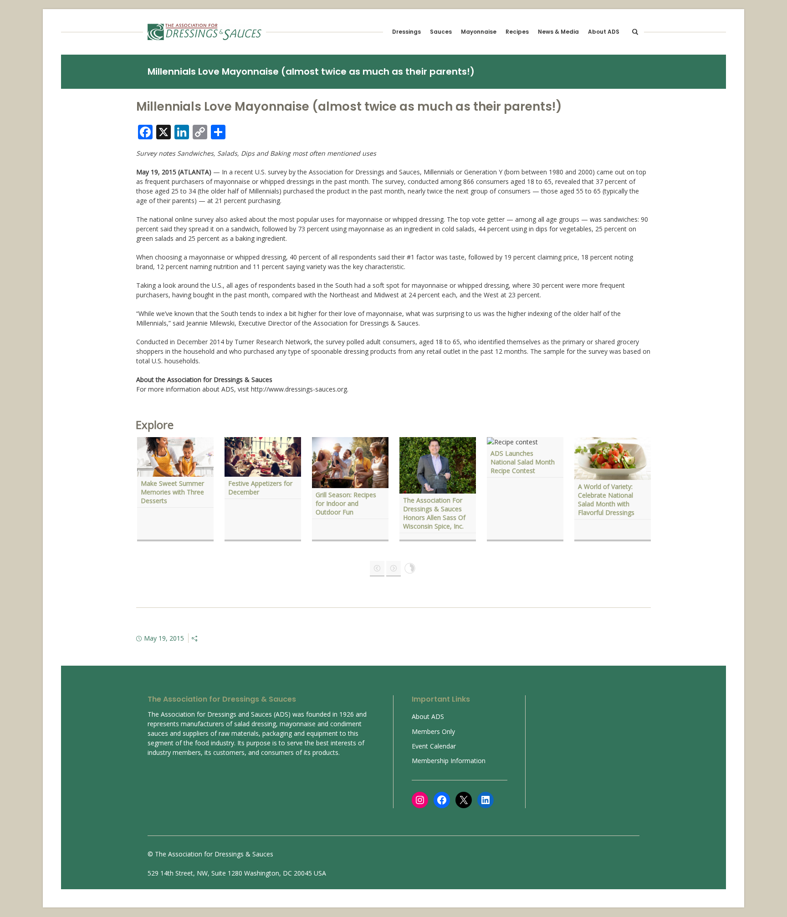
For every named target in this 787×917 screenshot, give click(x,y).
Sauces (441, 32)
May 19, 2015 (164, 638)
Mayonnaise (478, 32)
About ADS (603, 32)
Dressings (406, 32)
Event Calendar (434, 746)
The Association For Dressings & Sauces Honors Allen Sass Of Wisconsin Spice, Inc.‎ (434, 513)
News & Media (558, 32)
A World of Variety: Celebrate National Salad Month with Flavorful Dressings (607, 499)
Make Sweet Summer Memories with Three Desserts (172, 492)
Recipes (517, 32)
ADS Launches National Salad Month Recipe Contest (523, 462)
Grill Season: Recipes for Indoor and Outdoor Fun (346, 503)
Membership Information (448, 760)
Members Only (433, 731)
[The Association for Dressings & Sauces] (204, 32)
